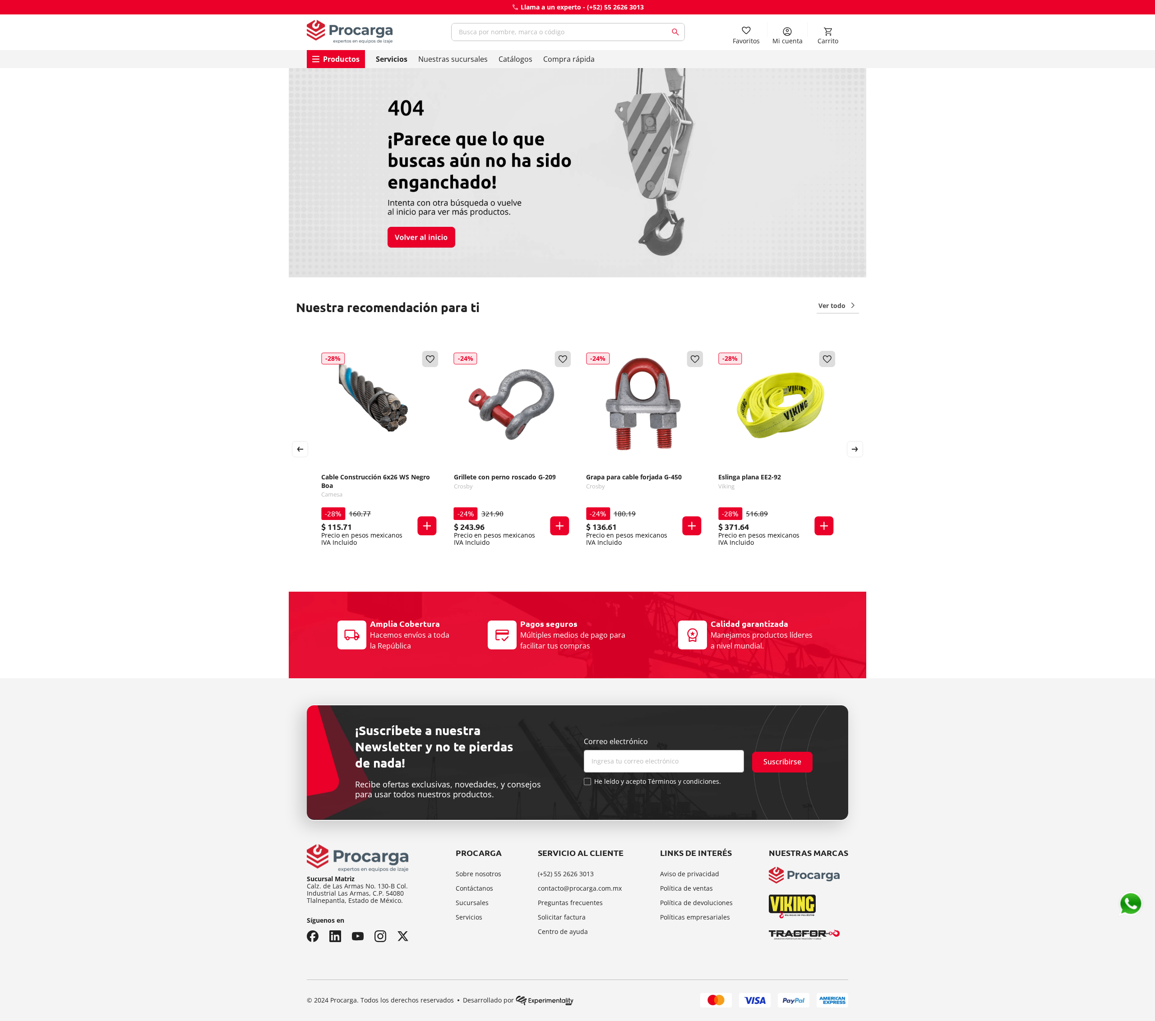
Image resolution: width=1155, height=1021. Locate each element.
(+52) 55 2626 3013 (615, 7)
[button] (427, 525)
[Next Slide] (855, 449)
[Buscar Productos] (677, 32)
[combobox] (568, 32)
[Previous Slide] (300, 449)
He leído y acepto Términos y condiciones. (657, 781)
